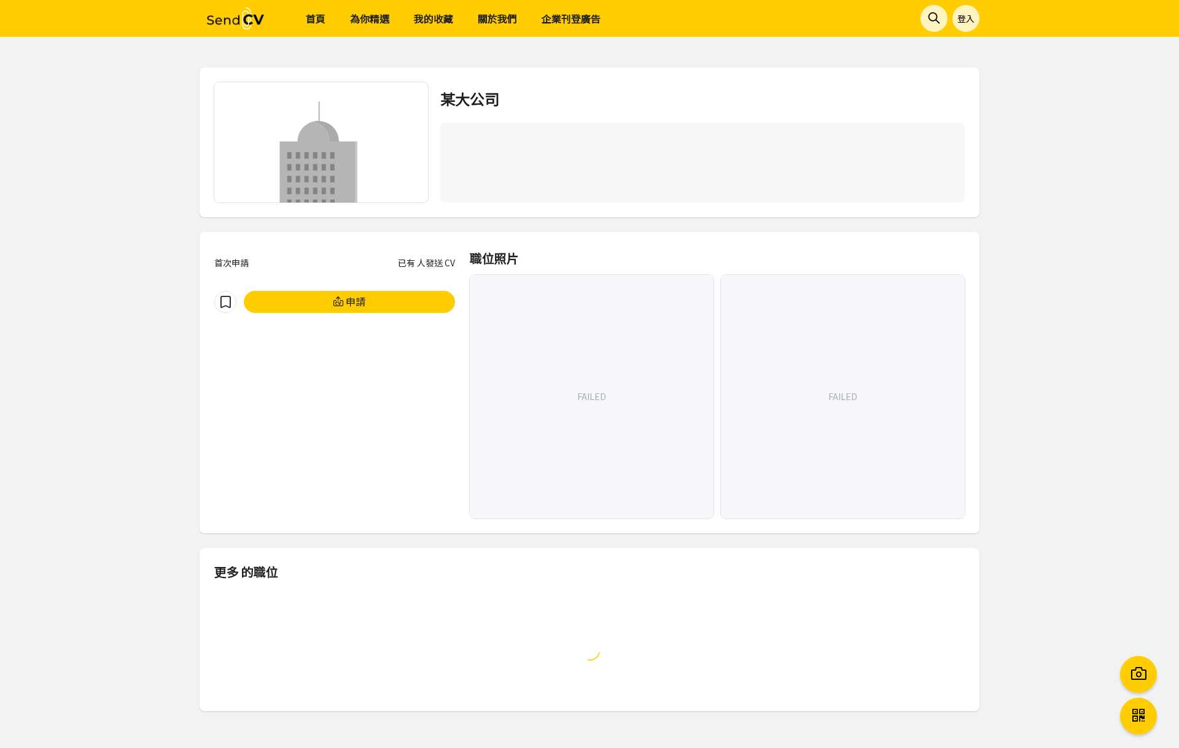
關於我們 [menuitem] (497, 18)
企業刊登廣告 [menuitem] (571, 18)
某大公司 (469, 98)
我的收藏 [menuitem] (433, 18)
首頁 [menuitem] (315, 18)
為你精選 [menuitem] (369, 18)
